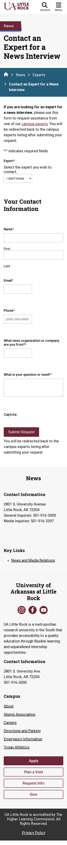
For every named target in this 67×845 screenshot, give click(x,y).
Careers (10, 722)
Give (33, 794)
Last (7, 266)
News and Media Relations (33, 560)
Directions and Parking (22, 731)
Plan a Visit (33, 772)
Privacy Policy (33, 832)
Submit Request (21, 432)
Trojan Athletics (16, 747)
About (9, 706)
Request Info (33, 783)
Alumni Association (19, 714)
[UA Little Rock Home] (6, 74)
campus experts (35, 124)
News (20, 75)
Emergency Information (23, 739)
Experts (39, 75)
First (7, 249)
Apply (33, 761)
